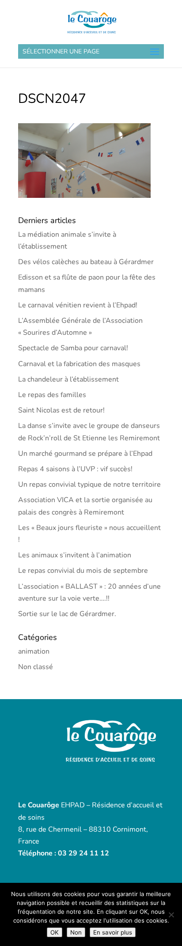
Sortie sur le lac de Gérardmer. (67, 614)
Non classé (35, 667)
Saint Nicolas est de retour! (61, 410)
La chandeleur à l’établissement (68, 379)
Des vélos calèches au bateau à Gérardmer (86, 262)
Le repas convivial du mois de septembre (83, 570)
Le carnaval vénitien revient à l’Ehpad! (77, 305)
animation (33, 651)
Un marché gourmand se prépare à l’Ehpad (85, 453)
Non (76, 932)
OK (54, 932)
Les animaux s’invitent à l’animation (74, 555)
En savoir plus (112, 932)
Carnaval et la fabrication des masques (79, 364)
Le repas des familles (52, 395)
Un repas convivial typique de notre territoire (89, 484)
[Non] (171, 914)
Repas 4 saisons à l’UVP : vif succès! (75, 469)
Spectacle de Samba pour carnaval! (73, 348)
